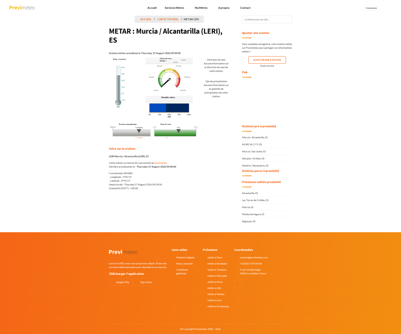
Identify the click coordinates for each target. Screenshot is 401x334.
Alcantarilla (160, 162)
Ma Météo (201, 7)
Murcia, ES (247, 207)
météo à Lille (214, 287)
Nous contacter (184, 263)
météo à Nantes (216, 294)
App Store (146, 282)
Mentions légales (185, 257)
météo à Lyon (215, 300)
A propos (223, 7)
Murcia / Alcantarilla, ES (255, 137)
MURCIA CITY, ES (252, 144)
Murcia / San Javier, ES (254, 151)
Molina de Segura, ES (253, 214)
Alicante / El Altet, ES (253, 158)
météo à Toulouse (217, 269)
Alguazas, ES (248, 221)
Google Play (122, 282)
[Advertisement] (267, 101)
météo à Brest (215, 281)
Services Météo (174, 7)
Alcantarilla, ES (250, 193)
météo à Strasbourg (218, 306)
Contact (245, 7)
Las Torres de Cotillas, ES (255, 200)
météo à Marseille (217, 275)
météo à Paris (215, 257)
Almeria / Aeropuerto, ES (255, 165)
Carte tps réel (168, 19)
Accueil (151, 7)
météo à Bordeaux (217, 263)
